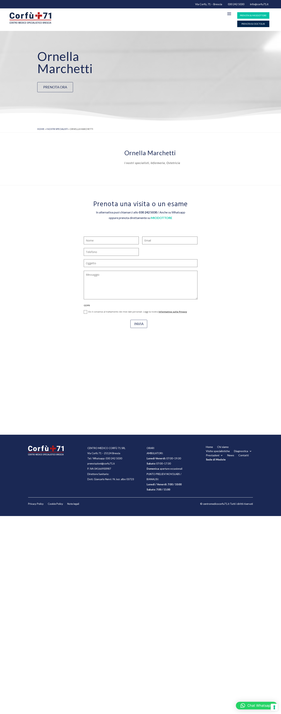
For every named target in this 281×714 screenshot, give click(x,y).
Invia (139, 324)
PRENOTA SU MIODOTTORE (253, 15)
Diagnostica (241, 451)
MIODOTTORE (161, 218)
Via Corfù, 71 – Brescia (208, 4)
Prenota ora (55, 87)
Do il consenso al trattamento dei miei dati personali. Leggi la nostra (137, 311)
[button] (256, 705)
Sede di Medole (216, 459)
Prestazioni (212, 455)
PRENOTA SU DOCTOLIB (253, 24)
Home (40, 129)
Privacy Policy (36, 504)
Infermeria (158, 163)
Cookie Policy (55, 504)
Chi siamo (223, 447)
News (230, 455)
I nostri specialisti (57, 129)
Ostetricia (173, 163)
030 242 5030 (236, 4)
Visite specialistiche (218, 451)
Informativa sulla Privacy (172, 311)
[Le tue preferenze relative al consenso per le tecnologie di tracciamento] (274, 707)
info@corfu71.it (259, 4)
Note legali (73, 504)
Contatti (243, 455)
